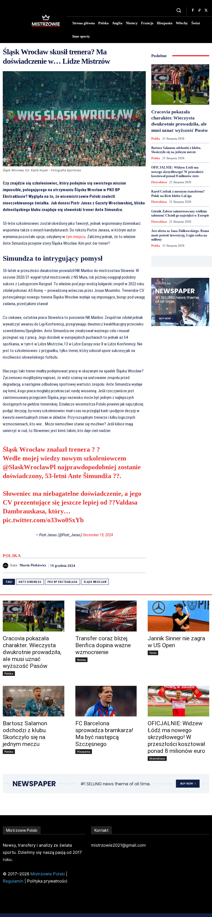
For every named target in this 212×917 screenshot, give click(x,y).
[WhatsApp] (140, 565)
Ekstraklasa (159, 182)
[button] (179, 10)
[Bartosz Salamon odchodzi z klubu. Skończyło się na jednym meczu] (33, 701)
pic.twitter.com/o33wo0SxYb (43, 520)
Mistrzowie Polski (47, 873)
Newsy (81, 660)
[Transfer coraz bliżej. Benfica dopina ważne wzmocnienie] (106, 616)
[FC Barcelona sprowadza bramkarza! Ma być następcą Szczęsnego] (106, 701)
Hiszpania (83, 751)
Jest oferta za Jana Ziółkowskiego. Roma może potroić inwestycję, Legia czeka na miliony (180, 235)
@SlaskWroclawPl (29, 467)
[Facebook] (192, 10)
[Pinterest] (127, 565)
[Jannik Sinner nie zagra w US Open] (178, 616)
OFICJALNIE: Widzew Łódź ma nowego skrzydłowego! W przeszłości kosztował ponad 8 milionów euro (177, 172)
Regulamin (13, 881)
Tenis (153, 653)
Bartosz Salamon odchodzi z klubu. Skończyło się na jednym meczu (176, 150)
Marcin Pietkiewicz (33, 565)
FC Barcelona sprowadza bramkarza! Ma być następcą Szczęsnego (104, 733)
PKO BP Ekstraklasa (62, 581)
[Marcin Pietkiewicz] (6, 565)
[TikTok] (199, 10)
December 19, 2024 (98, 534)
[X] (206, 10)
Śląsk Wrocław (95, 581)
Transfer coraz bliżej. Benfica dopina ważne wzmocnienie (103, 645)
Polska (12, 556)
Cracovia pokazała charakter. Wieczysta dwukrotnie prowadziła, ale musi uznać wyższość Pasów (32, 652)
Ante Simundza (29, 581)
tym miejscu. (76, 236)
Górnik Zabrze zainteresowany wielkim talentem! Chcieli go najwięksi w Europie (180, 213)
